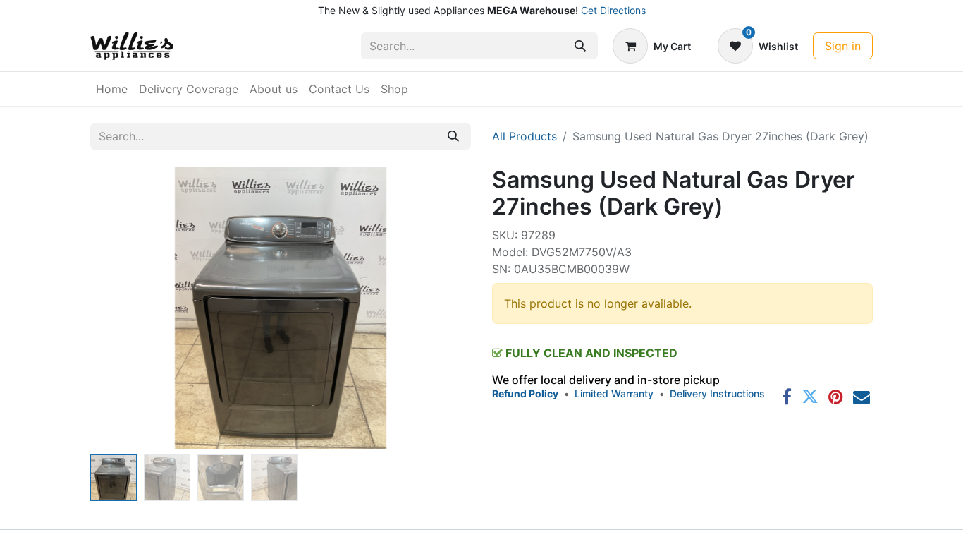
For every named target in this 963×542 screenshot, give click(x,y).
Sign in (843, 46)
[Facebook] (787, 396)
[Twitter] (810, 396)
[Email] (861, 396)
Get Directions (613, 10)
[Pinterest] (835, 396)
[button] (118, 308)
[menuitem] (111, 89)
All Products (524, 136)
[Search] (580, 45)
